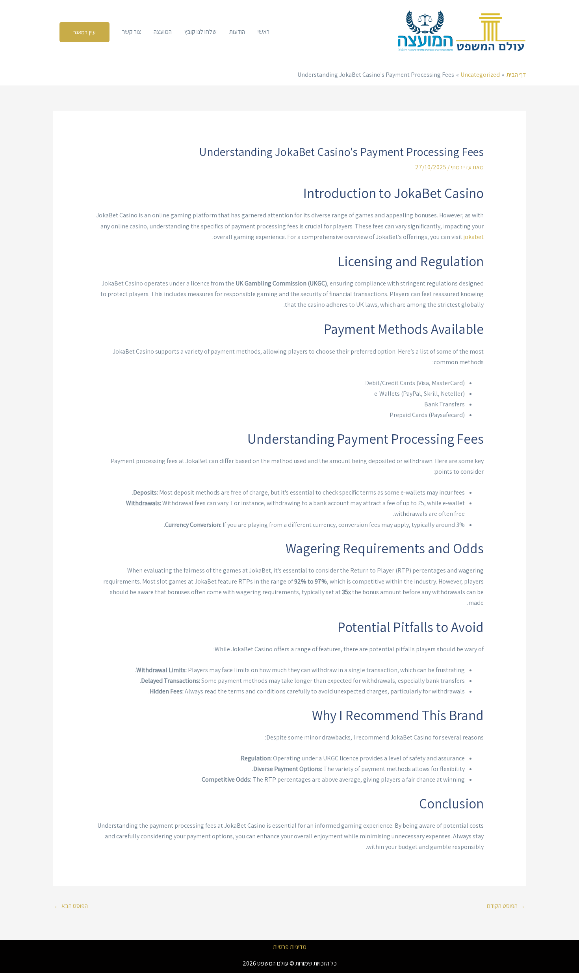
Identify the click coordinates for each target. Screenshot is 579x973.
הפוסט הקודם (506, 906)
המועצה (163, 32)
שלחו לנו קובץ (200, 32)
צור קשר (131, 32)
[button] (84, 32)
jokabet (474, 237)
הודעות (237, 32)
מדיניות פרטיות (289, 947)
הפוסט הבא (71, 906)
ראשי (263, 32)
